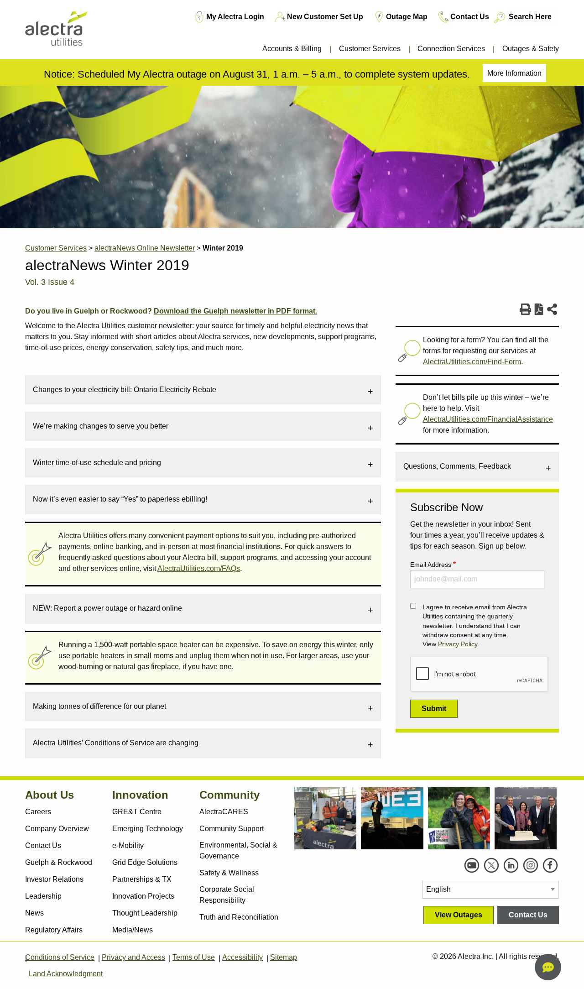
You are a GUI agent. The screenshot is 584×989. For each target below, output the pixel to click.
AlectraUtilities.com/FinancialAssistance (488, 419)
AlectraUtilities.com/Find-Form (472, 362)
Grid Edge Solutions (144, 862)
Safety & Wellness (229, 873)
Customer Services (370, 48)
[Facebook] (550, 865)
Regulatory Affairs (54, 930)
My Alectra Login (235, 17)
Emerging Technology (147, 828)
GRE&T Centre (137, 812)
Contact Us (469, 17)
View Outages (458, 915)
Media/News (132, 930)
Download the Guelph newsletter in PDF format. (235, 311)
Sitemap (283, 957)
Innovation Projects (143, 896)
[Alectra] (69, 31)
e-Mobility (128, 845)
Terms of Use (193, 957)
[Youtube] (471, 865)
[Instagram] (530, 865)
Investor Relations (54, 879)
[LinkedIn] (511, 865)
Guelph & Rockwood (58, 862)
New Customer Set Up (325, 17)
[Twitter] (491, 865)
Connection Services (451, 48)
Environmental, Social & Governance (238, 850)
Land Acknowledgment (66, 974)
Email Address (430, 564)
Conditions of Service (59, 957)
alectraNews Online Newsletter (144, 248)
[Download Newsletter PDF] (539, 309)
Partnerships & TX (142, 879)
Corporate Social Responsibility (226, 894)
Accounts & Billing (292, 48)
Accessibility (242, 957)
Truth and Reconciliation (238, 917)
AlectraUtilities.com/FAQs (198, 568)
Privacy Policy (457, 644)
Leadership (43, 896)
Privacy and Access (133, 957)
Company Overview (57, 828)
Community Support (231, 828)
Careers (38, 812)
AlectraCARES (223, 812)
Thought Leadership (144, 913)
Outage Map (407, 17)
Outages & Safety (530, 48)
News (34, 913)
